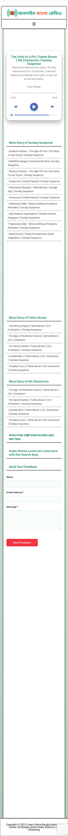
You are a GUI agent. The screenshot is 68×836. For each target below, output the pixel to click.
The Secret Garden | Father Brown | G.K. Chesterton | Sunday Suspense (30, 348)
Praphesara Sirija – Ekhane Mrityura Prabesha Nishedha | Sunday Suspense (32, 205)
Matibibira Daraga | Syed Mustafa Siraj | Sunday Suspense (33, 163)
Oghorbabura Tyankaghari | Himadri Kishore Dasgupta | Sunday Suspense (32, 215)
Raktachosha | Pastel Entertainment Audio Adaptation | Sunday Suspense (31, 236)
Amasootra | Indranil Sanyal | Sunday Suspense (34, 181)
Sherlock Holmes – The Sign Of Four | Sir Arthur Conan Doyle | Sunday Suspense (33, 153)
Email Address (15, 492)
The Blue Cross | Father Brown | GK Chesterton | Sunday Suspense (34, 368)
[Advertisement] (34, 280)
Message (12, 506)
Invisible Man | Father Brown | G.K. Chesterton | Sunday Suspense (33, 358)
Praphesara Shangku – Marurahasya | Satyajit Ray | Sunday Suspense (32, 189)
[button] (34, 24)
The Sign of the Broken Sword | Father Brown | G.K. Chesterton (33, 338)
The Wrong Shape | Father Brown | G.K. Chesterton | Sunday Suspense (29, 328)
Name (9, 477)
